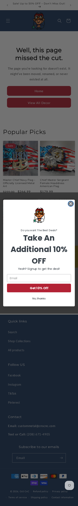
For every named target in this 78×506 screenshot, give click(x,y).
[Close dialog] (71, 204)
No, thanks (38, 298)
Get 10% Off (39, 288)
